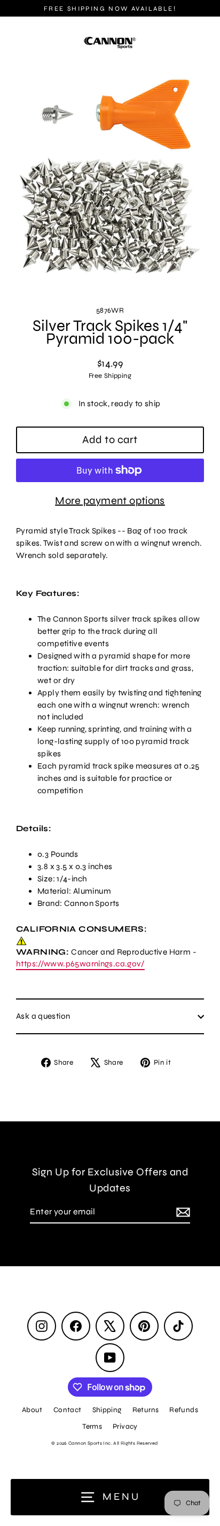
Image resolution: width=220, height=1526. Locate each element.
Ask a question (43, 1016)
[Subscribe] (181, 1212)
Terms (92, 1426)
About (32, 1409)
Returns (145, 1409)
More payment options (110, 500)
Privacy (125, 1426)
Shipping (107, 1409)
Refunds (183, 1409)
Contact (67, 1409)
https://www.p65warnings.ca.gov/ (80, 964)
